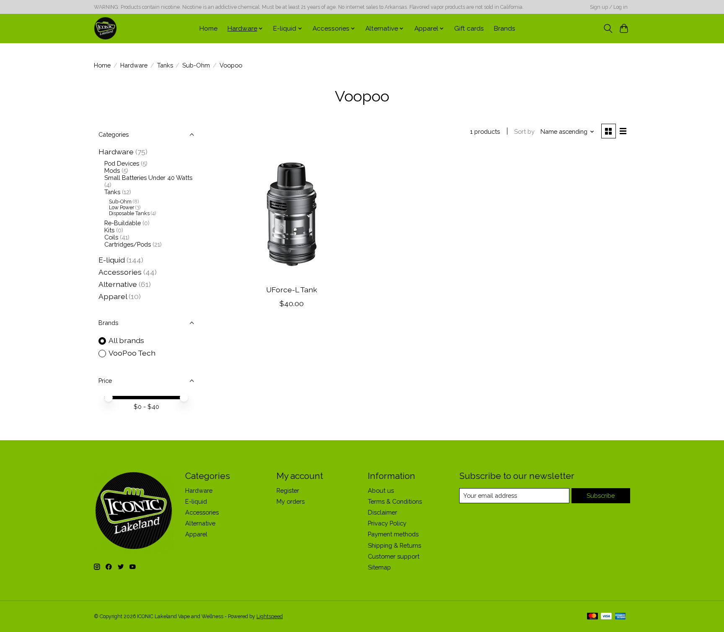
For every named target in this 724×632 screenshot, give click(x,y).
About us (381, 490)
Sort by (524, 131)
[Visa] (606, 617)
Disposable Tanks (129, 213)
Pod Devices (121, 163)
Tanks (165, 65)
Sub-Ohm (196, 65)
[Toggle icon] (608, 28)
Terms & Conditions (395, 501)
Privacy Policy (387, 523)
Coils (111, 237)
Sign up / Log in (609, 7)
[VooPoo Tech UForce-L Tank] (292, 215)
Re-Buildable (122, 222)
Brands (504, 28)
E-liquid (111, 259)
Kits (109, 230)
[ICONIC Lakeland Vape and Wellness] (105, 28)
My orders (291, 501)
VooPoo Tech (132, 353)
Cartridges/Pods (127, 244)
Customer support (393, 556)
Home (208, 28)
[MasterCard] (592, 617)
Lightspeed (269, 616)
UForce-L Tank (291, 289)
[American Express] (620, 617)
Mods (112, 170)
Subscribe (601, 495)
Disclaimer (382, 512)
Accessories (120, 272)
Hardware (133, 65)
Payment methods (393, 534)
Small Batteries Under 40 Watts (148, 177)
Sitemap (379, 567)
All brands (126, 340)
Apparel (112, 296)
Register (288, 490)
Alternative (117, 284)
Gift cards (469, 28)
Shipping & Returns (394, 545)
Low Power (121, 208)
